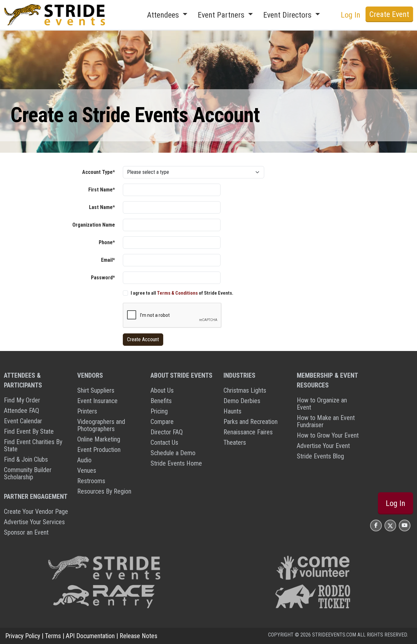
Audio (84, 460)
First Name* (101, 190)
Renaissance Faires (248, 432)
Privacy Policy (22, 636)
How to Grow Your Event (328, 435)
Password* (103, 277)
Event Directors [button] (288, 15)
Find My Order (22, 400)
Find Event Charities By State (33, 445)
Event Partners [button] (222, 15)
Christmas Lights (244, 390)
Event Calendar (23, 421)
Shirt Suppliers (95, 390)
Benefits (161, 401)
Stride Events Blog (320, 456)
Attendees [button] (164, 15)
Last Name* (102, 207)
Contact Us (164, 442)
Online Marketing (98, 439)
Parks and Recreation (250, 422)
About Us (162, 390)
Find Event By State (29, 431)
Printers (87, 411)
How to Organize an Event (322, 403)
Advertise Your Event (323, 446)
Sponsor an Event (26, 532)
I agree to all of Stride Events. (182, 293)
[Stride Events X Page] (390, 525)
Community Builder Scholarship (27, 473)
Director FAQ (167, 432)
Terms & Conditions (177, 293)
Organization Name (93, 225)
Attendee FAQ (21, 410)
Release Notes (138, 636)
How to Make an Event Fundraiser (326, 421)
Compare (162, 422)
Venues (86, 470)
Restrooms (91, 481)
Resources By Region (104, 491)
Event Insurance (97, 401)
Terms (53, 636)
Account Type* (98, 172)
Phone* (107, 242)
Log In (395, 503)
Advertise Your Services (34, 522)
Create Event (389, 14)
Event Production (99, 450)
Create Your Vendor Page (36, 511)
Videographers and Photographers (101, 425)
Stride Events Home (176, 463)
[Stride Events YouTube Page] (404, 525)
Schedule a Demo (173, 453)
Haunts (232, 411)
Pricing (159, 411)
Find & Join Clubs (26, 459)
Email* (108, 260)
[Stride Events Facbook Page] (376, 525)
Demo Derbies (241, 401)
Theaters (234, 442)
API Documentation (90, 636)
